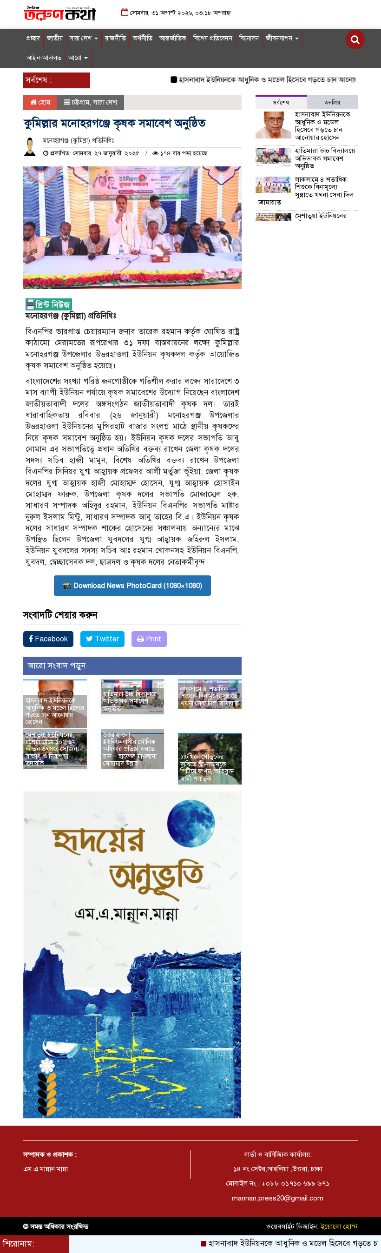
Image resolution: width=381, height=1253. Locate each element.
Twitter (106, 639)
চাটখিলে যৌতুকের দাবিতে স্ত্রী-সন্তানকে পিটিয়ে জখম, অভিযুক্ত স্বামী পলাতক (207, 767)
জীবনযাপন (280, 38)
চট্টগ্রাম (80, 102)
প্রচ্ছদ (33, 38)
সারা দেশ (81, 38)
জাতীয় (55, 38)
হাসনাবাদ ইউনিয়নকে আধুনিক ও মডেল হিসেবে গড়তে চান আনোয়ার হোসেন (261, 80)
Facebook (50, 639)
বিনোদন (249, 38)
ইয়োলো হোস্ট (339, 1226)
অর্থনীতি (142, 38)
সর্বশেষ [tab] (281, 102)
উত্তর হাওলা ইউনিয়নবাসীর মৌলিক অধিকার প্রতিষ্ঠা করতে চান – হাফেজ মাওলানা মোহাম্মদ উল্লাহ (130, 749)
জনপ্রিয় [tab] (332, 102)
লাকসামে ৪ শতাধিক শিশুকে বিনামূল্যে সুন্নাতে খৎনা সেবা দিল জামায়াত (209, 696)
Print (152, 639)
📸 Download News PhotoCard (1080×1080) (132, 585)
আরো (75, 58)
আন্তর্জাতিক (172, 38)
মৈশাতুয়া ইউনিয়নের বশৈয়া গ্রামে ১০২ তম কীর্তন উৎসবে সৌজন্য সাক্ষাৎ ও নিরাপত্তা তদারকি (52, 749)
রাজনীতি (115, 38)
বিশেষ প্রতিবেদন (212, 38)
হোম (43, 102)
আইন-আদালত (43, 58)
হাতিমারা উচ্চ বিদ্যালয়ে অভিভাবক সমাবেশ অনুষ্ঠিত (130, 701)
